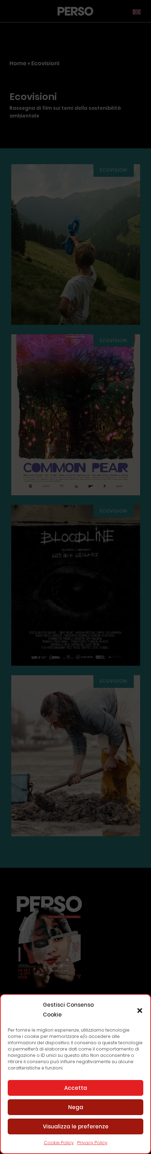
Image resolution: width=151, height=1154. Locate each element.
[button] (139, 1009)
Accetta (75, 1088)
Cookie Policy (59, 1143)
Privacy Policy (92, 1143)
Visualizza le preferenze (76, 1126)
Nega (75, 1107)
